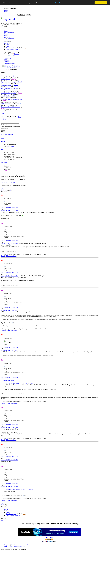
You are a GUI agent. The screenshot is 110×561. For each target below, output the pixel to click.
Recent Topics (4, 76)
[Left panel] (5, 41)
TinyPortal (7, 545)
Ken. (2, 223)
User (2, 113)
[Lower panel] (8, 41)
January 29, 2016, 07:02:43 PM (9, 310)
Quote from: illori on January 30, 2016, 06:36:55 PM (18, 489)
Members (3, 141)
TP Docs (6, 60)
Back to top (49, 537)
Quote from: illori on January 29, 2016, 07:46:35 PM (18, 383)
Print (2, 188)
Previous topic (4, 182)
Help (12, 545)
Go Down (3, 190)
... (11, 190)
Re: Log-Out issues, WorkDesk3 (9, 207)
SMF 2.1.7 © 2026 (9, 546)
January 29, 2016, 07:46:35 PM (9, 350)
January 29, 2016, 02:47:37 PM (9, 210)
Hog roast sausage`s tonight (8, 82)
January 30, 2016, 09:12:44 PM (9, 486)
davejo (12, 76)
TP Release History (9, 63)
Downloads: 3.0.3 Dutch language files (11, 99)
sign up (4, 119)
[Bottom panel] (10, 41)
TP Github (7, 61)
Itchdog (14, 96)
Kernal (20, 82)
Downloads (11, 38)
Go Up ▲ (27, 545)
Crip (24, 48)
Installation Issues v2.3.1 (7, 103)
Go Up (2, 504)
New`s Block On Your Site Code (10, 88)
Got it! (101, 3)
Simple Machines (20, 546)
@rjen (14, 79)
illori (2, 195)
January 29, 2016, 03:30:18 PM (9, 243)
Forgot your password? (7, 134)
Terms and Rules (19, 545)
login (19, 117)
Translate (16, 54)
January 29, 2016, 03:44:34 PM (9, 276)
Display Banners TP (6, 85)
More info (57, 3)
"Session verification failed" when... (10, 107)
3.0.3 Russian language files (8, 93)
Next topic (12, 182)
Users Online (4, 162)
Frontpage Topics (5, 79)
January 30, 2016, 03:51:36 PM (9, 427)
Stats (2, 138)
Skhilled (18, 103)
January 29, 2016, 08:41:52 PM (9, 380)
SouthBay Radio (5, 96)
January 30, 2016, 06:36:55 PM (9, 460)
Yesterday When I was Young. (9, 256)
